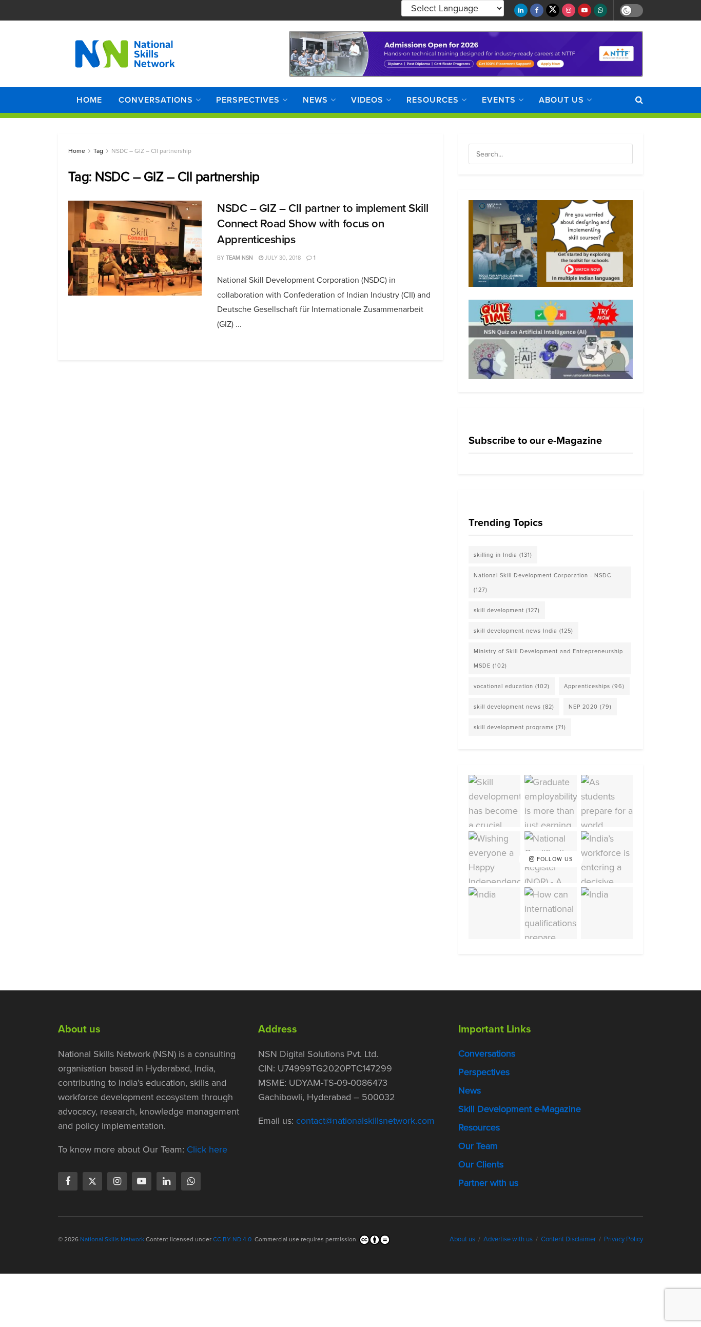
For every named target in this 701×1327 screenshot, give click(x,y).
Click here (207, 1149)
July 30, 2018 (282, 257)
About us (561, 100)
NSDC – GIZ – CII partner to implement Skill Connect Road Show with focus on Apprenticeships (322, 224)
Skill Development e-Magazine (519, 1109)
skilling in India (503, 555)
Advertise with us (508, 1239)
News (315, 100)
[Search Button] (639, 100)
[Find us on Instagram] (568, 10)
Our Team (478, 1146)
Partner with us (488, 1182)
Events (499, 100)
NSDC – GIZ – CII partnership (151, 150)
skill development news (514, 706)
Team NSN (239, 257)
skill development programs (520, 727)
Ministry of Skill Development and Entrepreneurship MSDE (548, 658)
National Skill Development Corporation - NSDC (542, 582)
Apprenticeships (594, 686)
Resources (432, 100)
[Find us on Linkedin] (166, 1181)
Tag (98, 150)
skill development (507, 610)
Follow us (554, 859)
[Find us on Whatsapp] (600, 10)
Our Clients (480, 1164)
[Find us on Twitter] (552, 10)
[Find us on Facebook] (536, 10)
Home (89, 100)
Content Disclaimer (568, 1239)
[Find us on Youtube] (584, 10)
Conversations (156, 100)
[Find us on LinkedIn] (521, 10)
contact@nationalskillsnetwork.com (365, 1120)
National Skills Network (112, 1239)
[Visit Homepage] (125, 54)
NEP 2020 (590, 706)
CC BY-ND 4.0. (233, 1239)
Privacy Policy (623, 1239)
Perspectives (248, 100)
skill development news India (523, 631)
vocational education (512, 686)
